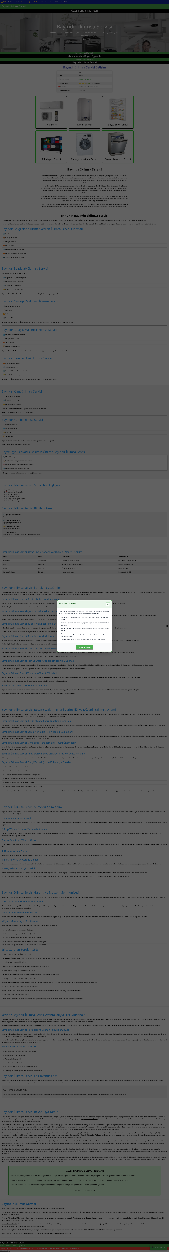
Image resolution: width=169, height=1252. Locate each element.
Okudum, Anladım (84, 647)
